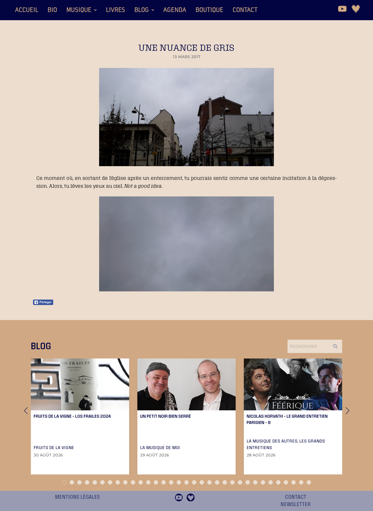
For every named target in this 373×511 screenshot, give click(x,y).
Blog (141, 10)
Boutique (209, 10)
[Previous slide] (25, 410)
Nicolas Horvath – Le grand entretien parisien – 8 (287, 419)
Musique (78, 10)
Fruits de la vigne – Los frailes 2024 (72, 416)
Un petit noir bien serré (165, 416)
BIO (52, 10)
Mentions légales (77, 497)
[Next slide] (347, 410)
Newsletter (295, 504)
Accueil (26, 10)
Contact (245, 10)
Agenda (174, 10)
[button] (81, 10)
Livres (115, 10)
